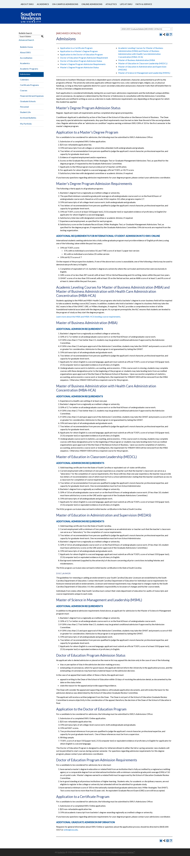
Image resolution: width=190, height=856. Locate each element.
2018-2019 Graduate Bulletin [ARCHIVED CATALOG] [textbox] (141, 29)
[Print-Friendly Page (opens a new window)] (167, 34)
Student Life (25, 112)
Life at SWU (126, 4)
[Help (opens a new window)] (170, 34)
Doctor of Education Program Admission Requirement (84, 57)
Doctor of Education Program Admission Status (81, 61)
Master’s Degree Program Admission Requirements (83, 64)
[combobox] (146, 28)
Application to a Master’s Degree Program (79, 51)
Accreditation (26, 58)
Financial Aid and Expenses (32, 96)
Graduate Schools (28, 101)
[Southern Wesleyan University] (33, 18)
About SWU (27, 4)
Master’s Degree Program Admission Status (79, 67)
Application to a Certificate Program (76, 48)
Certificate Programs (29, 85)
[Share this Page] (164, 34)
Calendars (24, 79)
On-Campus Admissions (65, 4)
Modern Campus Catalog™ (123, 852)
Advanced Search (26, 40)
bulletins (61, 852)
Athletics (111, 4)
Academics (43, 4)
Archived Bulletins (28, 117)
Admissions (25, 74)
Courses (23, 90)
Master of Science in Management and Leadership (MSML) (144, 73)
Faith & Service (144, 4)
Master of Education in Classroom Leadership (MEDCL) (142, 63)
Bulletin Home (26, 47)
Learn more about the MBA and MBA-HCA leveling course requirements (88, 316)
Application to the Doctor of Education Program (81, 54)
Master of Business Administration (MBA (136, 60)
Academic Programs (29, 68)
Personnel (24, 106)
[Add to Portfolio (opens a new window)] (160, 34)
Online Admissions (91, 4)
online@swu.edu (71, 829)
